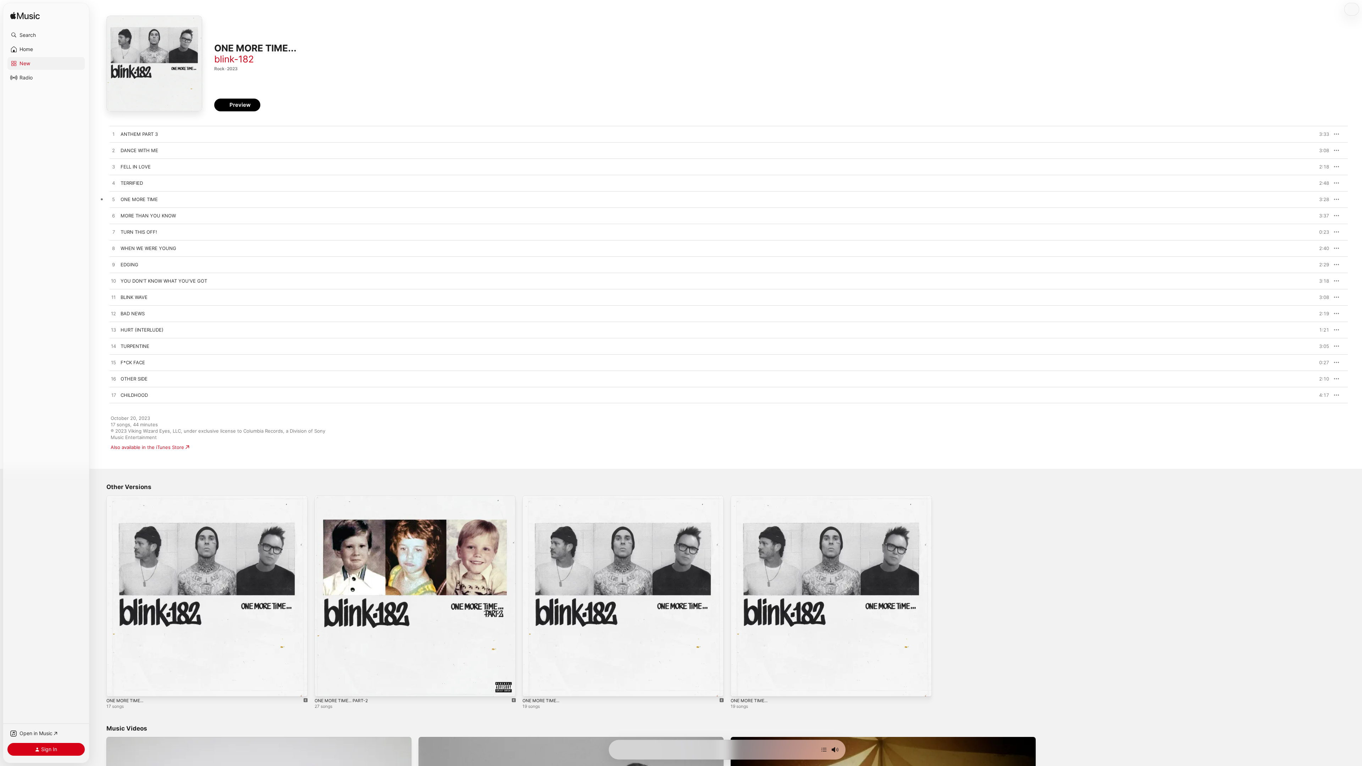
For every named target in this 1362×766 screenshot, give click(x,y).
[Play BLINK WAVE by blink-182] (113, 297)
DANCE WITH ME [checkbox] (139, 150)
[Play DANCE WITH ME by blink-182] (113, 151)
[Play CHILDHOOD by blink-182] (113, 395)
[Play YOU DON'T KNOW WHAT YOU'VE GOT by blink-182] (113, 281)
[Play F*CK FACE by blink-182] (113, 363)
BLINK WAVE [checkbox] (134, 297)
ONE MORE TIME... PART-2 (344, 498)
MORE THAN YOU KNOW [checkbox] (148, 215)
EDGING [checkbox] (129, 264)
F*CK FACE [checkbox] (133, 362)
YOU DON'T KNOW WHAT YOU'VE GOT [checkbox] (164, 281)
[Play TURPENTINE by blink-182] (113, 346)
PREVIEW (1321, 134)
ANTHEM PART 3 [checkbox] (139, 134)
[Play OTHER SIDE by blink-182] (113, 379)
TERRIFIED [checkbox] (132, 183)
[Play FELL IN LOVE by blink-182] (113, 167)
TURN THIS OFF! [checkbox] (139, 232)
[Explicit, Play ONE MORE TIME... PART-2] (323, 687)
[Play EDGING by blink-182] (113, 265)
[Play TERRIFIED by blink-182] (113, 183)
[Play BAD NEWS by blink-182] (113, 314)
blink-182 (234, 59)
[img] (25, 16)
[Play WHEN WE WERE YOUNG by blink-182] (113, 248)
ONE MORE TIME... (127, 498)
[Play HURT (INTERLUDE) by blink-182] (113, 330)
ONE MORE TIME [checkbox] (139, 199)
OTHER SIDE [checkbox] (134, 379)
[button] (46, 35)
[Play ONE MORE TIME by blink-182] (113, 199)
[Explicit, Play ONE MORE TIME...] (115, 687)
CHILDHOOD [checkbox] (134, 395)
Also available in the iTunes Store (147, 447)
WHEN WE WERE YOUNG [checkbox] (148, 248)
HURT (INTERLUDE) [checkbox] (142, 330)
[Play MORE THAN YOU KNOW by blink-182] (113, 216)
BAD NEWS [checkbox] (133, 313)
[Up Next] (824, 750)
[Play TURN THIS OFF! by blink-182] (113, 232)
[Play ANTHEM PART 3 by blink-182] (113, 134)
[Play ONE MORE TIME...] (739, 687)
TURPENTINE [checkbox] (135, 346)
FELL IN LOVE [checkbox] (136, 167)
